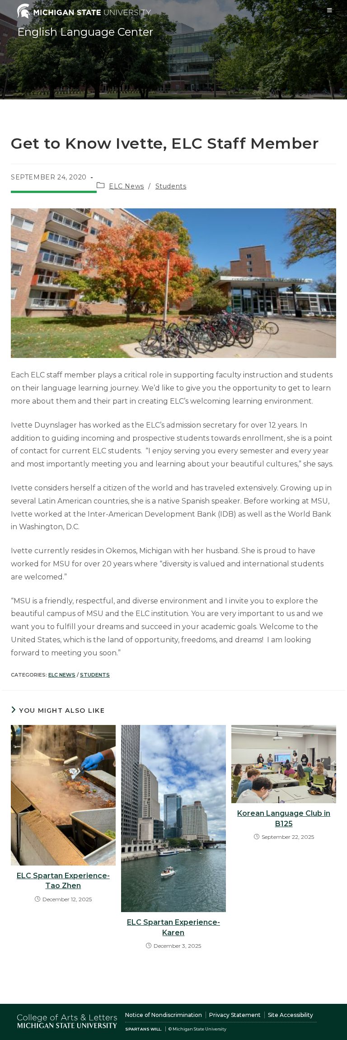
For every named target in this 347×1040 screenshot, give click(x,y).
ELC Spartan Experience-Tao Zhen (63, 880)
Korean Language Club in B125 (283, 818)
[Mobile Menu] (329, 10)
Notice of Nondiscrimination (163, 1015)
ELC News (126, 186)
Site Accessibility (290, 1015)
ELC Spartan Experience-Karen (173, 927)
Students (171, 186)
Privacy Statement (235, 1015)
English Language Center (85, 31)
